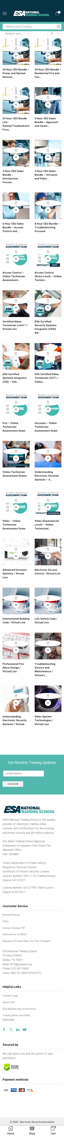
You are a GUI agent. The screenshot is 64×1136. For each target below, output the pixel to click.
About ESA (9, 1002)
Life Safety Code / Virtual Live (46, 620)
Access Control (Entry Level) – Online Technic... (48, 276)
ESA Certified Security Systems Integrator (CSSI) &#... (45, 327)
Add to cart (16, 49)
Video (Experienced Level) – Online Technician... (47, 524)
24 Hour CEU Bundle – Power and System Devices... (16, 73)
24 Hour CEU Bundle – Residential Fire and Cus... (48, 73)
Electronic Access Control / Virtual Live (47, 571)
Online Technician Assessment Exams (15, 474)
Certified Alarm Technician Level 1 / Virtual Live (15, 325)
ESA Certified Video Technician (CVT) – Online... (47, 378)
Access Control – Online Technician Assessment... (14, 276)
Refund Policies (11, 914)
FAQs (6, 921)
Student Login (10, 995)
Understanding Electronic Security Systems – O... (47, 476)
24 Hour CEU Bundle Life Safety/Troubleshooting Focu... (16, 124)
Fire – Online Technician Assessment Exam (14, 427)
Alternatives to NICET (15, 934)
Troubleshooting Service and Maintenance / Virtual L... (45, 669)
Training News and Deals (16, 1015)
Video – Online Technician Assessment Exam (14, 524)
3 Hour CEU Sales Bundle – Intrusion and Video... (46, 175)
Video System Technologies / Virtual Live (44, 720)
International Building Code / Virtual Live (16, 620)
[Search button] (58, 26)
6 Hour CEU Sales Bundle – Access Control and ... (13, 227)
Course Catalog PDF (14, 928)
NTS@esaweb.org (21, 964)
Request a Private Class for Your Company (27, 941)
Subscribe (9, 1019)
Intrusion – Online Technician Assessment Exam (46, 427)
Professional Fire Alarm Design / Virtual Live (13, 667)
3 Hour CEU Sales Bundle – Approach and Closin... (46, 122)
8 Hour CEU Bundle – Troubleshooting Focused (47, 227)
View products (16, 252)
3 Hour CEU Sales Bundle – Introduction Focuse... (13, 177)
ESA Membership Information (19, 1008)
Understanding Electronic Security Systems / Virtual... (14, 720)
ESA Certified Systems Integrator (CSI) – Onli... (15, 378)
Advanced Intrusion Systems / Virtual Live (15, 573)
